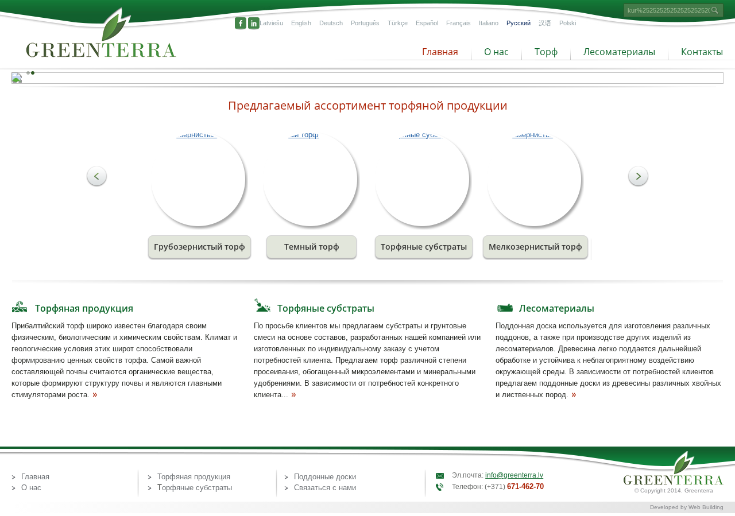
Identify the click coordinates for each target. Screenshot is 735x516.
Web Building (706, 507)
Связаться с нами (325, 487)
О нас (496, 51)
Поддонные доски (325, 476)
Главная (440, 51)
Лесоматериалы (619, 51)
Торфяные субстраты (325, 308)
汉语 (545, 23)
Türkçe (398, 23)
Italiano (488, 23)
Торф (546, 51)
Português (365, 23)
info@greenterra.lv (514, 475)
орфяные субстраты (197, 487)
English (301, 23)
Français (458, 23)
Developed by (669, 507)
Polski (567, 23)
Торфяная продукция (84, 308)
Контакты (702, 51)
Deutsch (331, 23)
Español (427, 23)
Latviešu (271, 23)
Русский (518, 23)
